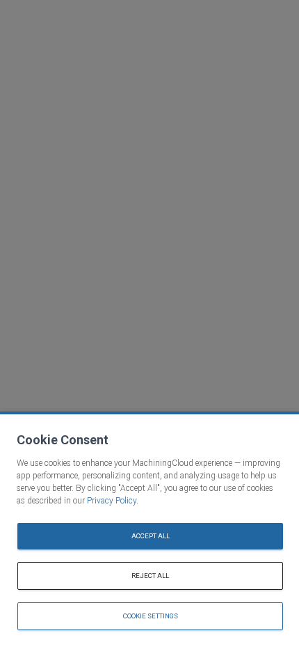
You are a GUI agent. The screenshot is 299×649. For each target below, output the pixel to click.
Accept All (150, 536)
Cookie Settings (150, 616)
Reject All (150, 575)
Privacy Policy (111, 501)
